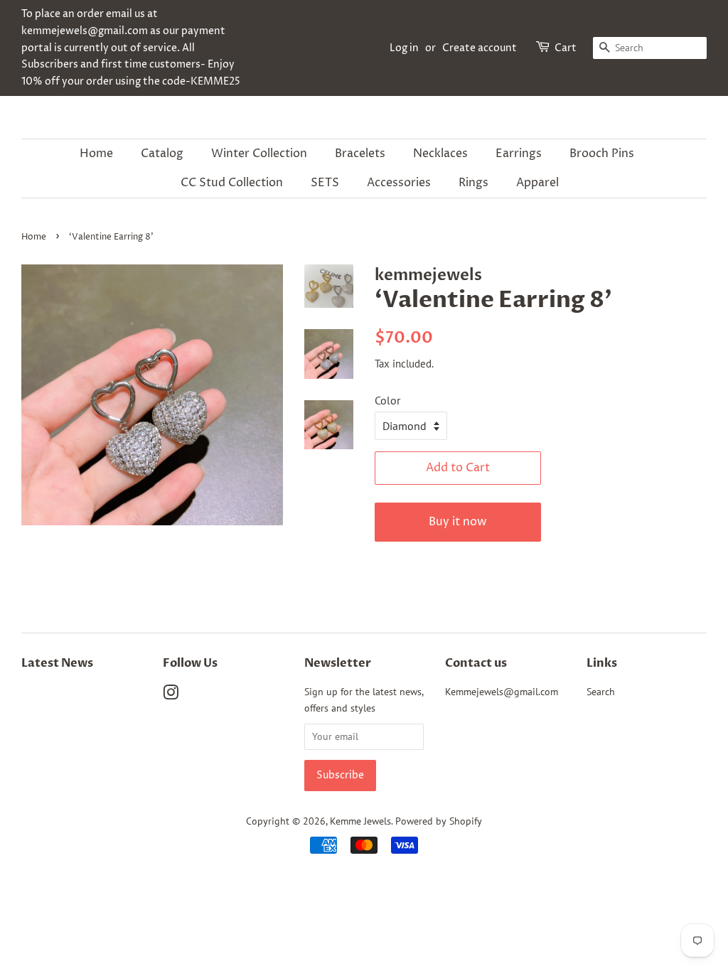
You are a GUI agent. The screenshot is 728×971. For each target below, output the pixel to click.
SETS (325, 183)
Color (387, 400)
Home (96, 153)
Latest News (57, 663)
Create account (479, 48)
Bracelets (360, 153)
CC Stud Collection (232, 183)
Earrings (519, 153)
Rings (473, 183)
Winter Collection (259, 153)
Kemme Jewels (360, 821)
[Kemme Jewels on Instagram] (170, 695)
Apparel (537, 183)
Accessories (399, 183)
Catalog (162, 153)
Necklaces (440, 153)
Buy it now (458, 522)
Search (601, 691)
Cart (566, 48)
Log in (404, 48)
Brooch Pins (601, 153)
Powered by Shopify (438, 821)
